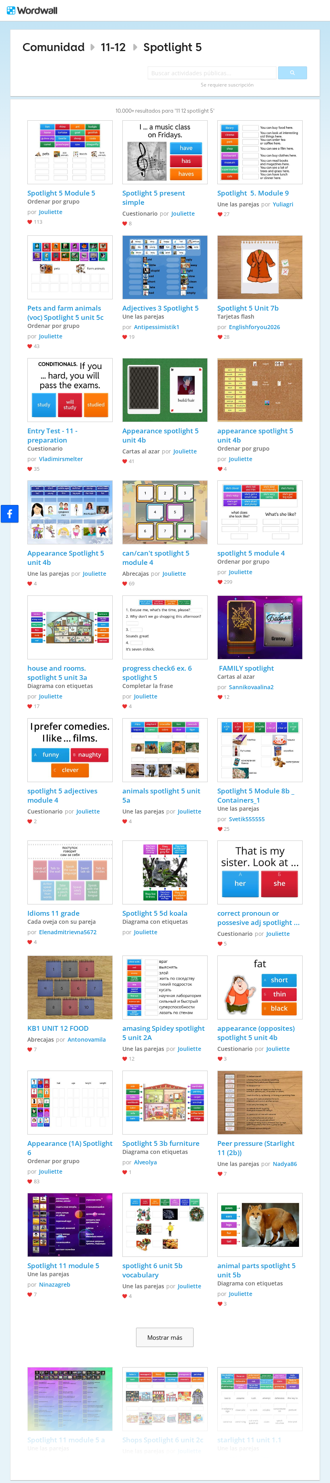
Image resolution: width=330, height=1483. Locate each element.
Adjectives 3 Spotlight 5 (160, 308)
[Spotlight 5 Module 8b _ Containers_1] (260, 750)
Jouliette (50, 212)
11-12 (113, 46)
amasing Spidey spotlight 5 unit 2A (164, 1033)
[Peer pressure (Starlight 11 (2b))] (260, 1103)
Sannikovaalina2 (251, 687)
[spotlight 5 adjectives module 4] (70, 750)
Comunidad (54, 46)
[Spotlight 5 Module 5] (70, 152)
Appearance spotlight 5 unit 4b (161, 435)
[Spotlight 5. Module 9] (260, 152)
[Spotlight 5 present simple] (165, 152)
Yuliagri (283, 204)
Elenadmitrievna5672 (68, 932)
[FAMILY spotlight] (260, 627)
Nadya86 (285, 1164)
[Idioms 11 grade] (70, 872)
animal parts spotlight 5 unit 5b (257, 1270)
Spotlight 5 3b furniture (161, 1143)
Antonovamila (87, 1039)
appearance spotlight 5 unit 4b (256, 435)
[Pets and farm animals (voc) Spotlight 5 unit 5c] (70, 267)
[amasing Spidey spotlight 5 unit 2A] (165, 988)
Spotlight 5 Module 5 (61, 193)
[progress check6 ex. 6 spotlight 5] (165, 627)
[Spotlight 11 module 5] (70, 1225)
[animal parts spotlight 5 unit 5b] (260, 1225)
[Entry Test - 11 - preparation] (70, 390)
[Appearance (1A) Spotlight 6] (70, 1103)
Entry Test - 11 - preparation (53, 435)
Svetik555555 (247, 819)
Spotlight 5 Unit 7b (248, 308)
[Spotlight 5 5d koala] (165, 872)
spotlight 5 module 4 (251, 553)
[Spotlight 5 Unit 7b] (260, 267)
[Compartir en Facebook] (10, 514)
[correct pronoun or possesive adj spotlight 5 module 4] (260, 872)
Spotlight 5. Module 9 (253, 193)
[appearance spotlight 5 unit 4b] (260, 390)
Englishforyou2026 (254, 327)
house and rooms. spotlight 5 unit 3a (57, 672)
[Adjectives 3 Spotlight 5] (165, 267)
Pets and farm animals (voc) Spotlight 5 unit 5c (65, 312)
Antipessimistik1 (156, 327)
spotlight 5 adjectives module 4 (63, 795)
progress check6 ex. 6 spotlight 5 (158, 672)
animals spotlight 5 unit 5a (162, 795)
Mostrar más (164, 1337)
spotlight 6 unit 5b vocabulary (153, 1270)
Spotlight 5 (172, 46)
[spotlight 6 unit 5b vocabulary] (165, 1225)
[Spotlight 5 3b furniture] (165, 1103)
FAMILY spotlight (245, 668)
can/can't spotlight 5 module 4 (156, 557)
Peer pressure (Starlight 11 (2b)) (256, 1148)
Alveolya (145, 1162)
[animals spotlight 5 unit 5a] (165, 750)
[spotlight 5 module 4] (260, 512)
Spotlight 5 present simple (154, 197)
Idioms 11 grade (53, 913)
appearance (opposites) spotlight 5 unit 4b (256, 1033)
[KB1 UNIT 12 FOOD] (70, 988)
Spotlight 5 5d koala (155, 913)
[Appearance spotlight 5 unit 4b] (165, 390)
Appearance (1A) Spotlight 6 (70, 1148)
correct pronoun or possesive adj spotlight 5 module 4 (258, 917)
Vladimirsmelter (61, 459)
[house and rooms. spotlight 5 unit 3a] (70, 627)
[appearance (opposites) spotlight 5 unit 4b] (260, 988)
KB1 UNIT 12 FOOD (58, 1028)
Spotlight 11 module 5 (64, 1265)
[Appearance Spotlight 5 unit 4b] (70, 512)
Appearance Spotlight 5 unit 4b (66, 557)
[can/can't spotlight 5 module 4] (165, 512)
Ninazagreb (54, 1284)
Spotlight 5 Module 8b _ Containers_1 (256, 795)
